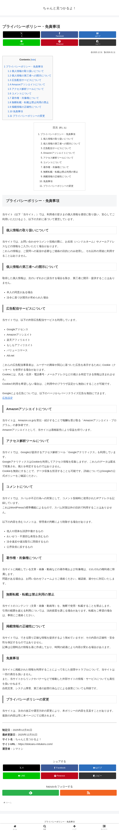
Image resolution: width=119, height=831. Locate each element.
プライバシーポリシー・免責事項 (23, 66)
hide (33, 59)
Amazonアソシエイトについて (26, 84)
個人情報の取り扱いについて (26, 71)
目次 (55, 127)
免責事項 (15, 111)
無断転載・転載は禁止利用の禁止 (28, 102)
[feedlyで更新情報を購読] (30, 793)
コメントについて (19, 93)
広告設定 (7, 398)
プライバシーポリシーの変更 (26, 116)
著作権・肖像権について (23, 98)
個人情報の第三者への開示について (29, 75)
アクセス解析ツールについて (26, 89)
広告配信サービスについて (24, 80)
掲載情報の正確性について (24, 107)
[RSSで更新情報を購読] (88, 793)
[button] (97, 42)
